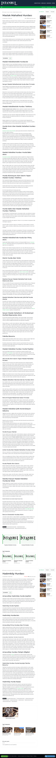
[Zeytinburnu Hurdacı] (43, 32)
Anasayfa (5, 12)
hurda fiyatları (9, 352)
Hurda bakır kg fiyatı (6, 156)
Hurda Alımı (43, 3)
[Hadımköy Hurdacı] (43, 17)
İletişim (53, 3)
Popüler (47, 11)
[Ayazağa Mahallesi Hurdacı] (30, 557)
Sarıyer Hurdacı (9, 12)
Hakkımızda (48, 3)
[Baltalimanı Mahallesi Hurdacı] (7, 557)
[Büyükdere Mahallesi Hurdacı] (19, 557)
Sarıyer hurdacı (13, 75)
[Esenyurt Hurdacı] (43, 37)
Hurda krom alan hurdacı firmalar (9, 130)
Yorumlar (52, 11)
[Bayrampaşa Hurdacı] (43, 22)
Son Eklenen (41, 11)
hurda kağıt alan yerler (29, 508)
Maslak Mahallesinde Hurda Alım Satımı (8, 528)
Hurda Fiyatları (37, 3)
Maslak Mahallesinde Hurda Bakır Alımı (20, 528)
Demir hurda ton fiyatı (24, 271)
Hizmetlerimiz (49, 7)
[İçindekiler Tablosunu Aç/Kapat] (9, 58)
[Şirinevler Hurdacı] (43, 27)
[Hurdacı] (9, 3)
